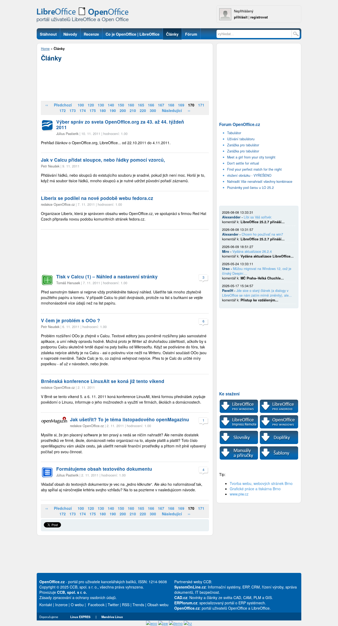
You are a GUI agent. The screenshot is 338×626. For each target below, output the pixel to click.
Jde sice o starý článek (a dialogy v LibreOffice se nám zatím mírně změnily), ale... (257, 293)
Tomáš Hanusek (68, 283)
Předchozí (63, 105)
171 (201, 105)
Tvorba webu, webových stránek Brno (261, 483)
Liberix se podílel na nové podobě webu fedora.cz (97, 198)
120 (91, 105)
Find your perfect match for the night (254, 169)
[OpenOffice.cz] (84, 16)
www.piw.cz (239, 494)
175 (93, 110)
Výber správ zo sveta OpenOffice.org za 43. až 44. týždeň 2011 (120, 124)
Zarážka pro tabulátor (243, 145)
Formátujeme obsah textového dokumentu (104, 468)
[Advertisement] (125, 79)
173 (72, 110)
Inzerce (61, 604)
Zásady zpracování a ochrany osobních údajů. (78, 597)
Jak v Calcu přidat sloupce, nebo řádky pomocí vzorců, (103, 159)
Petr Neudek (50, 166)
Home (45, 48)
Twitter (113, 604)
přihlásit (240, 17)
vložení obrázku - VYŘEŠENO (249, 175)
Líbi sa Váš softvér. (258, 217)
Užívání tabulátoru (241, 139)
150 (121, 105)
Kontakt (45, 604)
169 (181, 105)
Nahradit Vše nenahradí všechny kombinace (259, 181)
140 (111, 105)
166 (151, 105)
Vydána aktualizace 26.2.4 (252, 251)
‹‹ (46, 105)
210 (133, 110)
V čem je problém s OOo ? (70, 320)
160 (131, 105)
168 (171, 105)
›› (189, 110)
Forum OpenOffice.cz (239, 124)
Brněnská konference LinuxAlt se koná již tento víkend (102, 381)
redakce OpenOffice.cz (58, 204)
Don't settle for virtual (243, 163)
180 (103, 110)
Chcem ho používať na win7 (262, 234)
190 (113, 110)
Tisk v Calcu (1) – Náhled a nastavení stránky (107, 276)
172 (62, 110)
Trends (138, 604)
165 (141, 105)
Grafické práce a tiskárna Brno (255, 488)
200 (123, 110)
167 (161, 105)
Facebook (96, 604)
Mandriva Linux (112, 617)
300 (153, 110)
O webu (77, 604)
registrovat (259, 17)
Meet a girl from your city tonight (251, 157)
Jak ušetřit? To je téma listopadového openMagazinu (129, 419)
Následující (172, 110)
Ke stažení (229, 394)
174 (82, 110)
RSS (125, 604)
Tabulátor (234, 132)
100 (81, 105)
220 (143, 110)
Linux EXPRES (80, 617)
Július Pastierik (67, 133)
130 (101, 105)
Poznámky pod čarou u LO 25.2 (250, 187)
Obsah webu (157, 604)
